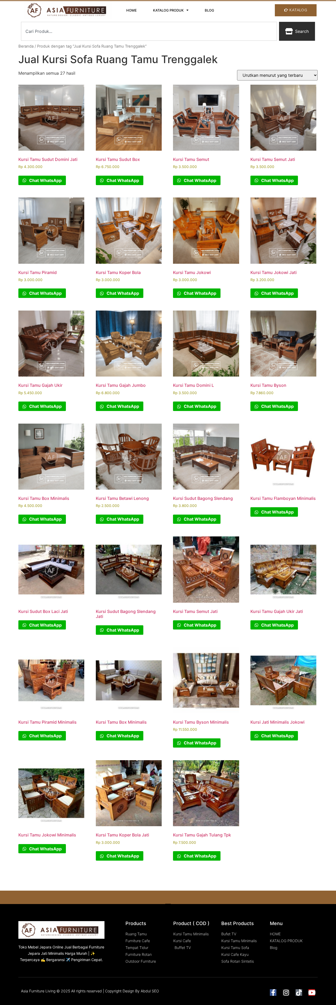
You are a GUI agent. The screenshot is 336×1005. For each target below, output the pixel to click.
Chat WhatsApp (45, 180)
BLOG (209, 10)
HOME (131, 10)
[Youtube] (311, 992)
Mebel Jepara (39, 947)
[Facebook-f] (273, 992)
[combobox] (149, 31)
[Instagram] (286, 992)
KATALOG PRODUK (168, 10)
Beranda (26, 46)
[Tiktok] (299, 992)
